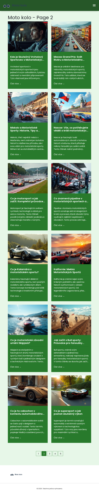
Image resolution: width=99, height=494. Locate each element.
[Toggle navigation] (94, 5)
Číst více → (15, 83)
